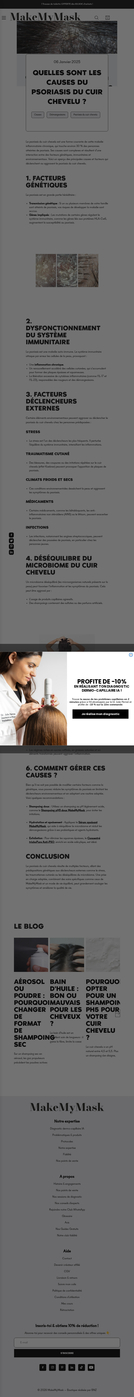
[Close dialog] (131, 655)
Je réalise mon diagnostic (100, 714)
